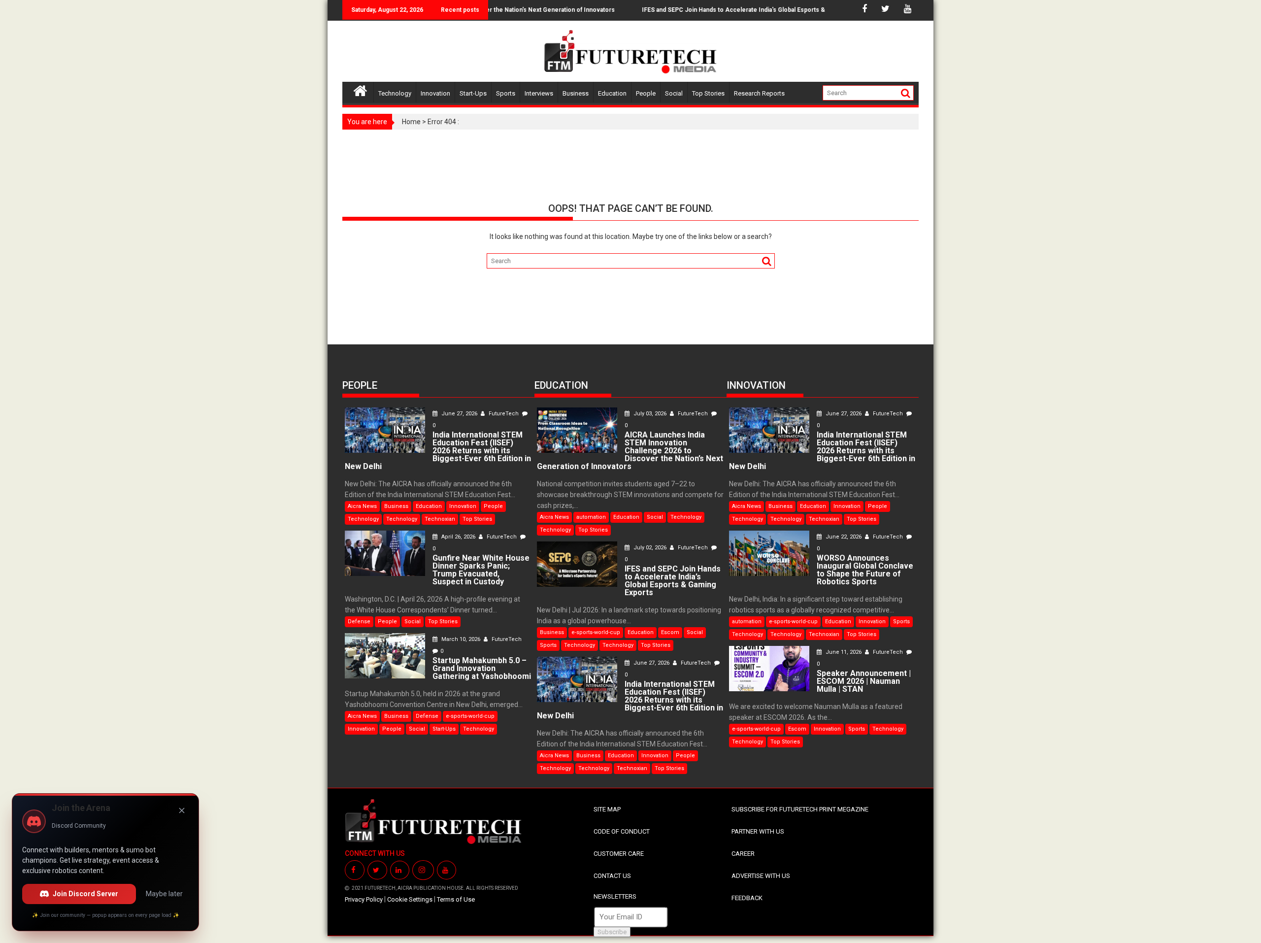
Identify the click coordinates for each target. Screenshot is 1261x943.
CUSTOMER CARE (619, 853)
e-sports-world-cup (470, 716)
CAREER (743, 853)
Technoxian (440, 519)
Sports (505, 93)
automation (591, 517)
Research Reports (759, 93)
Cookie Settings (409, 899)
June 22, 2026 (843, 537)
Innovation (435, 93)
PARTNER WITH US (757, 831)
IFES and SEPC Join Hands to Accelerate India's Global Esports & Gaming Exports (738, 9)
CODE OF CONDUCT (622, 831)
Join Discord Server (85, 894)
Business (576, 93)
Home (411, 122)
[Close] (182, 810)
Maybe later (164, 894)
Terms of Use (456, 899)
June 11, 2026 (843, 652)
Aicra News (362, 506)
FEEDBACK (747, 898)
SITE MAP (607, 809)
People (646, 93)
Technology (394, 93)
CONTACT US (612, 875)
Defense (359, 621)
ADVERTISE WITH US (760, 875)
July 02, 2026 (650, 547)
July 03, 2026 (650, 413)
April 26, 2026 (458, 537)
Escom (670, 632)
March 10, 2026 (461, 639)
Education (612, 93)
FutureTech (503, 413)
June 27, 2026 (459, 413)
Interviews (539, 93)
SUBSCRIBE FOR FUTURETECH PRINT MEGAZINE (799, 809)
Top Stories (708, 93)
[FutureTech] (360, 89)
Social (674, 93)
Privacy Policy (364, 899)
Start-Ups (473, 93)
